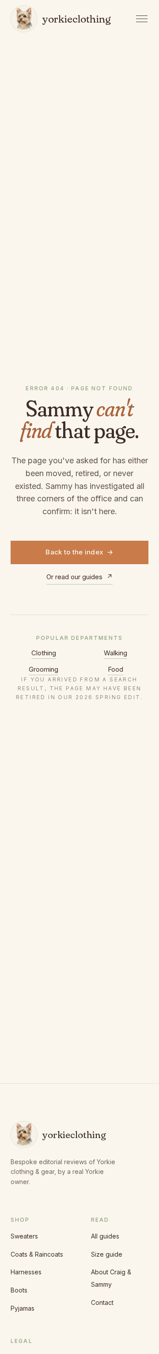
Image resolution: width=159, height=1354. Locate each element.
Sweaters (24, 1236)
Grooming (43, 669)
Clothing (43, 653)
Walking (115, 653)
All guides (105, 1236)
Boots (19, 1290)
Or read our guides (79, 577)
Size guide (106, 1254)
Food (115, 669)
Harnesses (26, 1272)
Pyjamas (22, 1308)
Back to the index (79, 552)
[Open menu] (142, 18)
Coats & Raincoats (37, 1254)
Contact (102, 1302)
